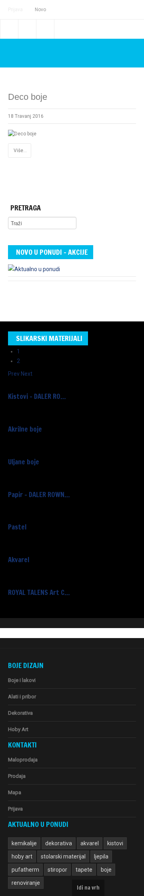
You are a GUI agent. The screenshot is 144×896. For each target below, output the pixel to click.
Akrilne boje (25, 429)
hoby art (22, 856)
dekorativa (58, 843)
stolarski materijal (63, 856)
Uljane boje (23, 462)
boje (106, 869)
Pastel (17, 527)
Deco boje (27, 97)
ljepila (101, 856)
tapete (84, 869)
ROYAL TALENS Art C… (39, 592)
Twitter (27, 29)
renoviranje (26, 883)
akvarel (89, 843)
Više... (20, 150)
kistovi (115, 843)
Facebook (9, 29)
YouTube (45, 29)
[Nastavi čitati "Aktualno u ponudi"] (34, 267)
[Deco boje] (22, 134)
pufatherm (25, 869)
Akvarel (18, 560)
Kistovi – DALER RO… (37, 396)
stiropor (57, 869)
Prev (14, 374)
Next (26, 374)
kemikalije (24, 843)
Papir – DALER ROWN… (39, 495)
